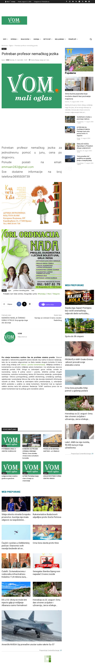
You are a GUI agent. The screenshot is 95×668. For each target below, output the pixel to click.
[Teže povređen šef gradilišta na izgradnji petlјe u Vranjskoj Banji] (70, 158)
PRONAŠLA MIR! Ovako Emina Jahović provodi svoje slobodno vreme (79, 362)
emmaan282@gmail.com (18, 167)
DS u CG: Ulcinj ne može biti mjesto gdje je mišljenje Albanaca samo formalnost (14, 603)
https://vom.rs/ (22, 337)
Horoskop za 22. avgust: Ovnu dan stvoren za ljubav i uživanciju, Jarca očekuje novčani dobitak (46, 603)
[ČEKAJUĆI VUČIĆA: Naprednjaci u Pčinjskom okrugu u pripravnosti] (70, 146)
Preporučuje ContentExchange (49, 650)
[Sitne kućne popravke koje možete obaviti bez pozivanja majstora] (79, 84)
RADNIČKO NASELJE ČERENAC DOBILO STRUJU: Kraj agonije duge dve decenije (15, 320)
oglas (9, 290)
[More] (29, 304)
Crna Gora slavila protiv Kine (46, 543)
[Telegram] (79, 1)
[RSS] (76, 1)
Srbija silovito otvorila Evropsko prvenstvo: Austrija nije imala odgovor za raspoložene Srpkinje (16, 517)
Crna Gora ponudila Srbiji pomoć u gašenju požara (76, 389)
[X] (82, 1)
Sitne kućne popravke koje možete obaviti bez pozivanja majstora (77, 96)
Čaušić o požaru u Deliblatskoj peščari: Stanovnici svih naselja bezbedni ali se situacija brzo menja (15, 546)
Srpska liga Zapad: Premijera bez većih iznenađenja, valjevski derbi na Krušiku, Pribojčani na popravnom (78, 311)
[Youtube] (85, 1)
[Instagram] (69, 1)
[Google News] (89, 1)
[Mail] (73, 1)
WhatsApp (42, 294)
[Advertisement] (67, 20)
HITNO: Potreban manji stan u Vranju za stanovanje (30, 478)
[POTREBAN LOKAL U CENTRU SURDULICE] (11, 440)
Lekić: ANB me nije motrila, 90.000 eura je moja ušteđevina (77, 445)
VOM (7, 60)
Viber (49, 294)
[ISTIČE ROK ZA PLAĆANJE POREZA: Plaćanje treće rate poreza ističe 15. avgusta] (70, 129)
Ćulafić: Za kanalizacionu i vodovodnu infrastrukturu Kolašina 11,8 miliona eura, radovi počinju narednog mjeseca (14, 574)
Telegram (56, 294)
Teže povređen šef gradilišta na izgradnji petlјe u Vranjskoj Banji (84, 158)
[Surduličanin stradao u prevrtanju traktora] (70, 119)
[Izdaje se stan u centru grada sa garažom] (11, 467)
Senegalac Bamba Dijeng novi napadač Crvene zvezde (46, 572)
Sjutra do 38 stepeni (74, 336)
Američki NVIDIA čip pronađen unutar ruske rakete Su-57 (28, 644)
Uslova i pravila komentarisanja (33, 365)
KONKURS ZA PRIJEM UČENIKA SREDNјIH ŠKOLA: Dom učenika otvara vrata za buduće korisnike (30, 453)
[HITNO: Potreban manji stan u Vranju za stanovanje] (31, 467)
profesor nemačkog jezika (21, 290)
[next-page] (70, 168)
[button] (90, 39)
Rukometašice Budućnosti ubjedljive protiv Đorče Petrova (47, 515)
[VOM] (9, 337)
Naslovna (5, 46)
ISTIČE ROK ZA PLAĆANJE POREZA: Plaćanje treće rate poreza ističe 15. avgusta (83, 131)
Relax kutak (69, 90)
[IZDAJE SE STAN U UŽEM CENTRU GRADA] (52, 467)
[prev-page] (66, 168)
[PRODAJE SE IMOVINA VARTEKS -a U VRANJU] (52, 440)
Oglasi (11, 46)
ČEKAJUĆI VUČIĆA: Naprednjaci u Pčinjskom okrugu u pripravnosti (85, 146)
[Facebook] (66, 1)
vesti (32, 290)
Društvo (25, 446)
